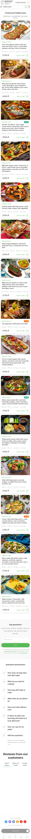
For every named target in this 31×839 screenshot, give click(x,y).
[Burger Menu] (28, 2)
